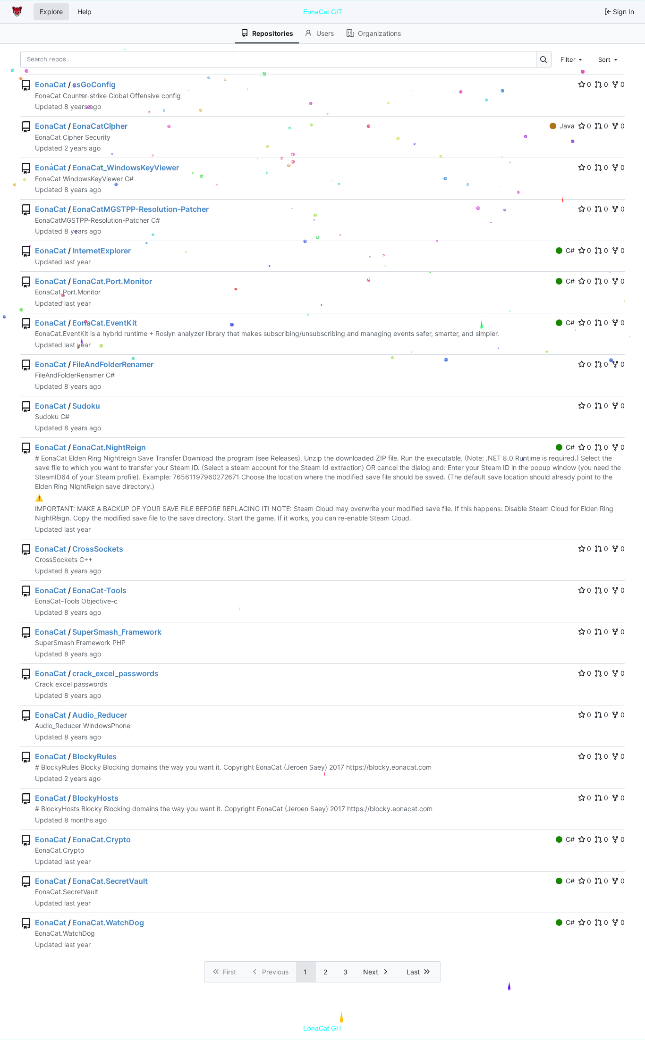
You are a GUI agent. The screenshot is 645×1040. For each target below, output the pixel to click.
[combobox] (572, 58)
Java (567, 126)
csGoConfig (94, 84)
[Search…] (544, 59)
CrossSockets (97, 549)
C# (570, 250)
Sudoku (86, 406)
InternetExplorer (101, 250)
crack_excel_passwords (115, 673)
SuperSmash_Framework (116, 632)
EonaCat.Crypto (101, 839)
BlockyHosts (95, 798)
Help (84, 12)
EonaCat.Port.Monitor (112, 281)
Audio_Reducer (99, 715)
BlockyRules (94, 756)
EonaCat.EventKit (104, 322)
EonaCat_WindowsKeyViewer (125, 167)
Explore (51, 12)
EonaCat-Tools (99, 590)
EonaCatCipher (99, 126)
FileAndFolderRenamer (112, 364)
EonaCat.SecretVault (110, 881)
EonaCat (50, 84)
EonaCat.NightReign (109, 447)
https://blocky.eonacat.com (389, 767)
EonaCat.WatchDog (108, 922)
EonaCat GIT (322, 12)
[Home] (18, 11)
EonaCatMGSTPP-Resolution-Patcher (140, 209)
